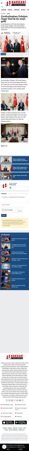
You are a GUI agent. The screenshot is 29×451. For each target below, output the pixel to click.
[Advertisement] (14, 305)
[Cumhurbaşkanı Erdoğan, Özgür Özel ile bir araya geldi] (14, 43)
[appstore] (8, 422)
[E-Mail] (10, 188)
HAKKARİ (3, 10)
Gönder (4, 215)
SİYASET (23, 10)
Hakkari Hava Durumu (21, 404)
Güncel (8, 13)
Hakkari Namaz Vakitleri (8, 408)
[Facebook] (7, 400)
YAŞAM (6, 430)
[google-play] (21, 422)
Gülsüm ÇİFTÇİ (12, 184)
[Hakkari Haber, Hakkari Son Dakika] (15, 3)
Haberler (3, 13)
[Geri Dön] (4, 447)
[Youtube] (20, 400)
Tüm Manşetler (20, 413)
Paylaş (4, 54)
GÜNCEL (10, 10)
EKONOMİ (16, 10)
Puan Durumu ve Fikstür (7, 413)
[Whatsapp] (22, 400)
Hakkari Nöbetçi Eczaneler (8, 404)
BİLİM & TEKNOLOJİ (13, 430)
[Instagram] (14, 400)
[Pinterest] (12, 400)
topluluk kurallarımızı (13, 220)
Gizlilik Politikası (14, 449)
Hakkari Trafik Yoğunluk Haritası (21, 408)
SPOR (24, 428)
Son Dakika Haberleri (6, 416)
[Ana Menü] (1, 3)
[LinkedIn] (17, 400)
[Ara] (2, 7)
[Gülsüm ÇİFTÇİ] (4, 185)
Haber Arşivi (19, 416)
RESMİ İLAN (22, 430)
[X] (9, 400)
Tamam (20, 449)
